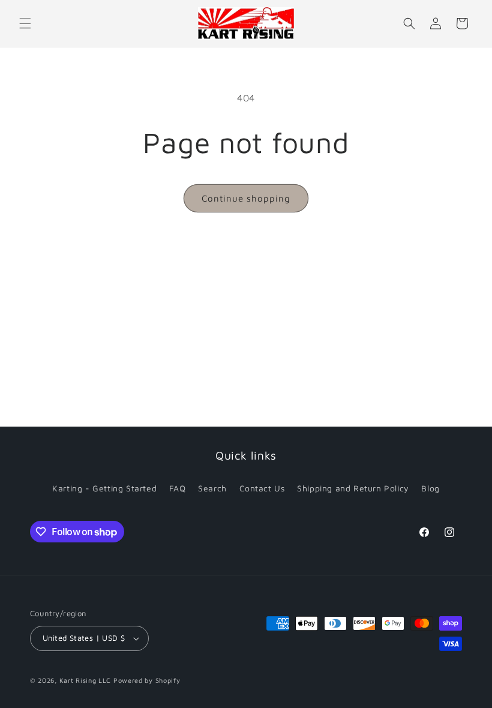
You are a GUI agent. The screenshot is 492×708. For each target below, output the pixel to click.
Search (212, 488)
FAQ (177, 488)
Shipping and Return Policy (353, 488)
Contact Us (262, 488)
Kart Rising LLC (85, 680)
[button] (25, 23)
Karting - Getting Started (104, 488)
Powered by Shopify (147, 680)
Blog (430, 488)
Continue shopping (246, 198)
